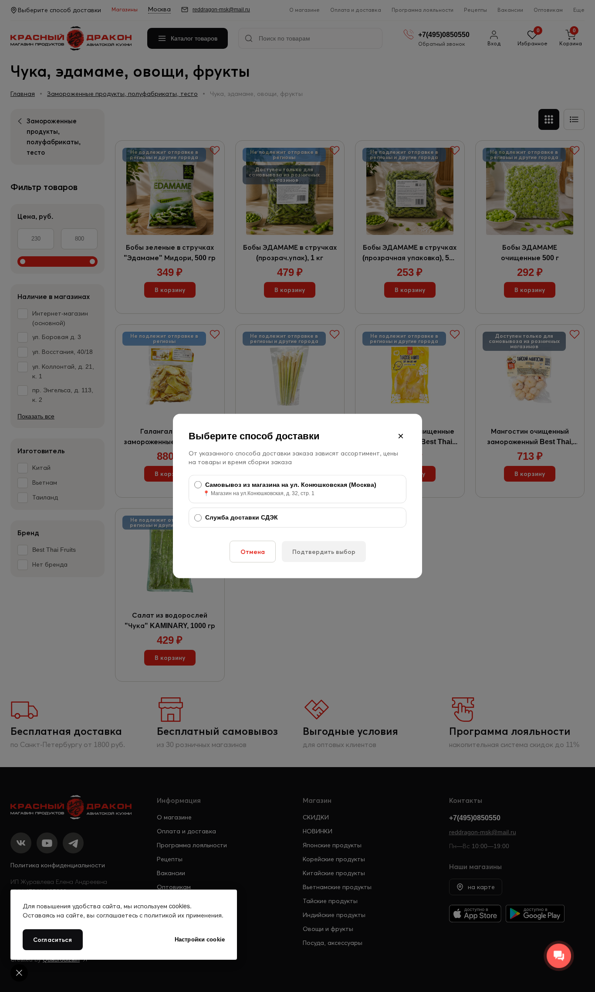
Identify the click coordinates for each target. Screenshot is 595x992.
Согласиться (52, 940)
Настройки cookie (200, 939)
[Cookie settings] (19, 973)
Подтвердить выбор (323, 551)
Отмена (252, 551)
